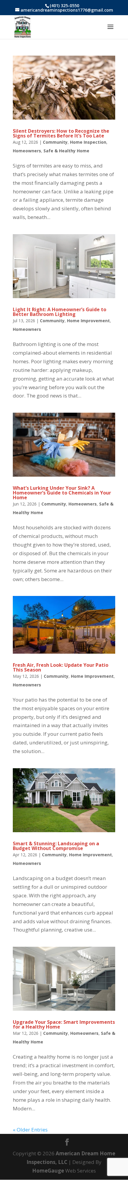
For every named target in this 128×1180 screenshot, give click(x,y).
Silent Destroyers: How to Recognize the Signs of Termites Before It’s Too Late (61, 133)
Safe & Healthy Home (66, 151)
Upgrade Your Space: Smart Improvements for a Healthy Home (64, 1024)
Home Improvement (88, 320)
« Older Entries (30, 1129)
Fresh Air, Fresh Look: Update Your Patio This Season (60, 667)
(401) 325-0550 (64, 5)
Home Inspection (88, 142)
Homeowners (27, 151)
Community (55, 142)
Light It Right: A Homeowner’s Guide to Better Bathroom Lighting (59, 311)
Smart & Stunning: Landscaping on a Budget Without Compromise (56, 846)
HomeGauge (48, 1170)
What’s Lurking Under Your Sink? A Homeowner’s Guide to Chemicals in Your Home (62, 493)
